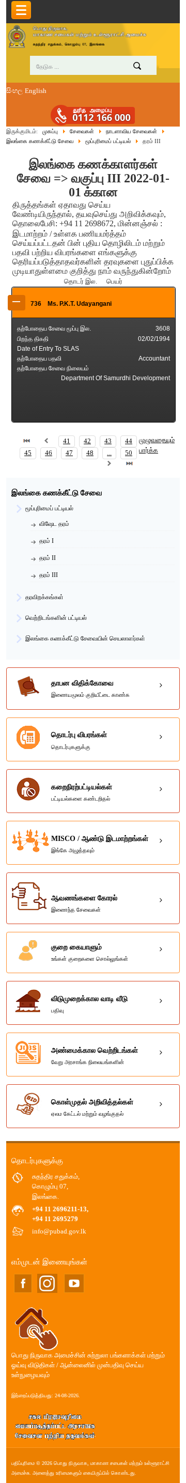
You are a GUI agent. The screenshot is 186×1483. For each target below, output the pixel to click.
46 (48, 453)
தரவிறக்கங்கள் (44, 597)
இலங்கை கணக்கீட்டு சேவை (56, 493)
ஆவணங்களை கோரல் (84, 903)
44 (128, 441)
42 (87, 441)
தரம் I (46, 541)
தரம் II (47, 558)
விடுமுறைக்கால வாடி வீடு (89, 1004)
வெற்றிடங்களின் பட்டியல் (56, 618)
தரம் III (48, 575)
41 (66, 441)
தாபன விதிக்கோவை (90, 688)
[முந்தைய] (46, 441)
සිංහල (14, 91)
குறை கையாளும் (89, 952)
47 (69, 453)
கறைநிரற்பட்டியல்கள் (81, 792)
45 (28, 453)
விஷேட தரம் (54, 524)
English (36, 91)
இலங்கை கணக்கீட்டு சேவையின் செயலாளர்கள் (85, 638)
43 (108, 441)
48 (90, 453)
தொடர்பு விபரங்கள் (79, 740)
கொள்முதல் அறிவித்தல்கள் (92, 1107)
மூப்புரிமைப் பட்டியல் (49, 508)
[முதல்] (26, 441)
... (109, 453)
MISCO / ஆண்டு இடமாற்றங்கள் (99, 844)
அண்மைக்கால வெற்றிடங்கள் (94, 1056)
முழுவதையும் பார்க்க (157, 445)
